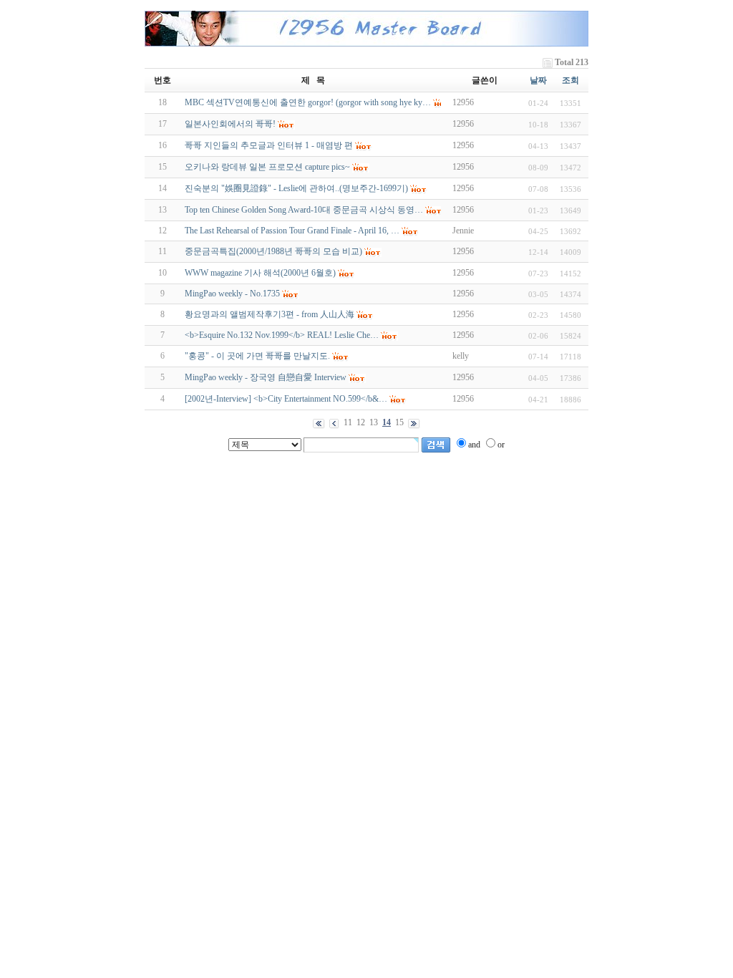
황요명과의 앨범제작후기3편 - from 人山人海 (269, 314)
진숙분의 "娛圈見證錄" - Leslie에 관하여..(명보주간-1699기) (296, 188)
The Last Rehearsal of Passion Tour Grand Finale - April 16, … (292, 231)
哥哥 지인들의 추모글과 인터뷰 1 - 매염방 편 (269, 145)
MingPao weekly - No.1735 (232, 294)
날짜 (538, 80)
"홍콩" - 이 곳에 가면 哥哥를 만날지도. (257, 356)
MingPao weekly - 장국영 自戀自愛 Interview (265, 377)
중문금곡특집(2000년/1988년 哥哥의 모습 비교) (273, 251)
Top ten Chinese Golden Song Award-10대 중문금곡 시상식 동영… (304, 210)
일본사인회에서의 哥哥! (230, 124)
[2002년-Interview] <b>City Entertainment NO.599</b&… (286, 399)
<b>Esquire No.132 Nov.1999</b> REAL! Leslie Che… (282, 335)
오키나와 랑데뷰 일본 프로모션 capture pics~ (267, 167)
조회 (570, 80)
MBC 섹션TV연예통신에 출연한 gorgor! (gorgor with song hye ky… (308, 102)
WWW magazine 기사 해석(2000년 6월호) (260, 273)
